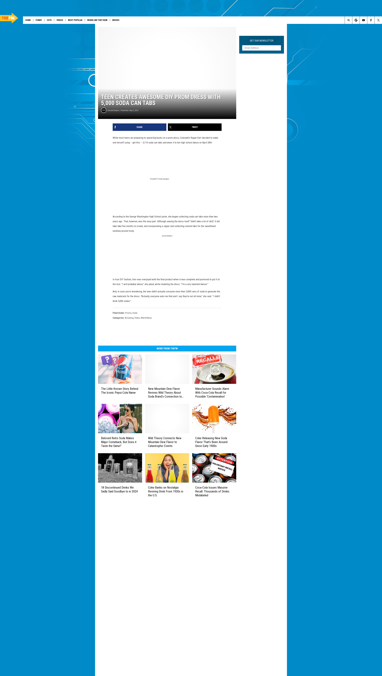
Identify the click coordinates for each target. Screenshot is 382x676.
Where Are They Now (97, 20)
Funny (39, 20)
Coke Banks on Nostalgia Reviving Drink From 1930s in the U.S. (165, 491)
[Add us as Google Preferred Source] (356, 20)
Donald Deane (113, 110)
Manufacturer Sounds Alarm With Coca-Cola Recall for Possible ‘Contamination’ (212, 392)
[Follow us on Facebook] (371, 20)
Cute (49, 20)
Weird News (146, 318)
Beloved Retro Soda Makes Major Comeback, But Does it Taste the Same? (118, 442)
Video (137, 318)
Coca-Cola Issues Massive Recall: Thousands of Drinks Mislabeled (212, 491)
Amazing (129, 318)
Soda (134, 313)
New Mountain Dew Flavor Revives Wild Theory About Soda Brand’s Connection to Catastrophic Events (165, 392)
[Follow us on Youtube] (363, 20)
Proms (128, 313)
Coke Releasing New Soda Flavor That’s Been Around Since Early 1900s (211, 442)
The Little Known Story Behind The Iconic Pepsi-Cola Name (119, 390)
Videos (60, 20)
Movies (115, 20)
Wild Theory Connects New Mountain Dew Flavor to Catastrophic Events (164, 442)
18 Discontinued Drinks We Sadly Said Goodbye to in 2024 (119, 489)
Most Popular (75, 20)
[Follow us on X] (378, 20)
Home (28, 20)
